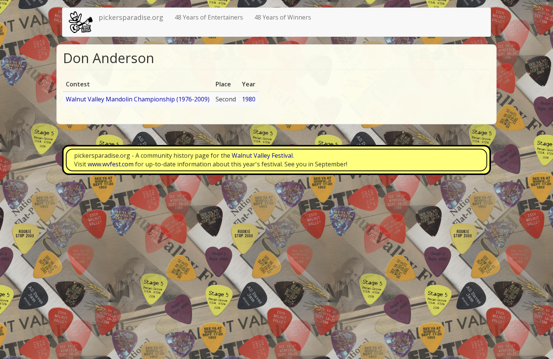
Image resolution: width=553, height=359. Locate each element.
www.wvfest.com (111, 164)
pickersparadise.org (131, 17)
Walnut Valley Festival (262, 155)
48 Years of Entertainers (209, 17)
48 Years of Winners (282, 17)
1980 (248, 99)
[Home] (83, 22)
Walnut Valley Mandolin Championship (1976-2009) (138, 99)
